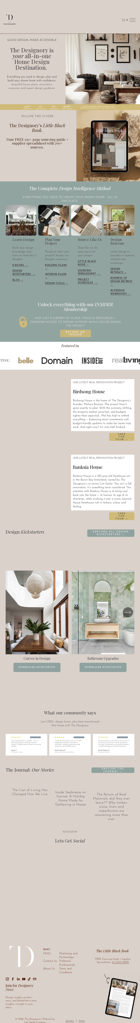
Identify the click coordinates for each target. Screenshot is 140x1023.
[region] (70, 621)
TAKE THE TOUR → (121, 437)
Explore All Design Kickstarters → (111, 533)
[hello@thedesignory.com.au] (34, 979)
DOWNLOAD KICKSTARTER (37, 667)
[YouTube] (23, 979)
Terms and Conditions (65, 970)
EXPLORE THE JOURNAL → (113, 770)
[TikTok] (29, 979)
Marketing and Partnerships (68, 955)
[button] (43, 410)
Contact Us (50, 961)
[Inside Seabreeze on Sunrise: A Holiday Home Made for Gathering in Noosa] (71, 784)
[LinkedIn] (18, 979)
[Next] (128, 612)
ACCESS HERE (120, 962)
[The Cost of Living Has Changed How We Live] (30, 783)
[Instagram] (7, 979)
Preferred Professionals (67, 963)
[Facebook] (13, 979)
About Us (49, 968)
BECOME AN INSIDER (75, 333)
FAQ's (47, 953)
